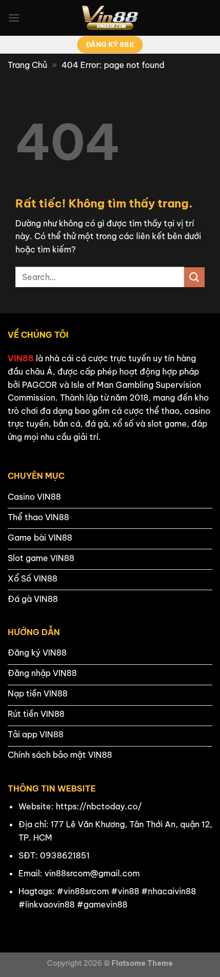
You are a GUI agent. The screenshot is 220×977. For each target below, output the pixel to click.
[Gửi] (194, 277)
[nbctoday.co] (110, 18)
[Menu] (14, 17)
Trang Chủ (27, 65)
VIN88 (21, 358)
